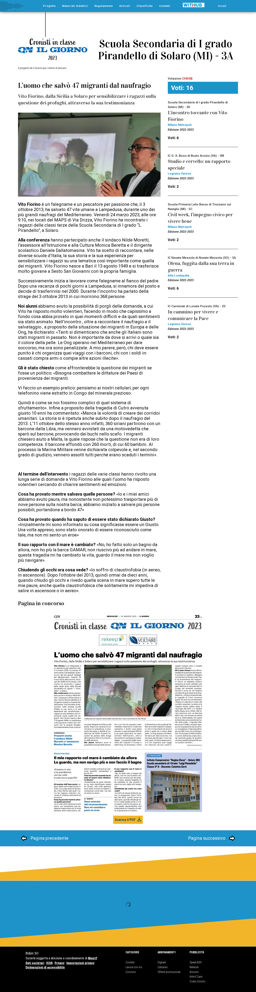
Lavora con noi (134, 967)
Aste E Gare (196, 976)
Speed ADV (196, 962)
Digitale (162, 962)
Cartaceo (163, 967)
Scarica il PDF (125, 820)
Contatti (130, 962)
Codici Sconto (197, 981)
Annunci (194, 972)
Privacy (59, 963)
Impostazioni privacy (80, 963)
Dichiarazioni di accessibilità (45, 967)
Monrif (92, 958)
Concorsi (131, 972)
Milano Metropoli (180, 125)
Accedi (222, 5)
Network (194, 967)
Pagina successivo (206, 838)
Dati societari (35, 963)
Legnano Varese (179, 173)
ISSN (49, 963)
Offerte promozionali (169, 972)
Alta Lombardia (178, 275)
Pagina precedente (49, 838)
